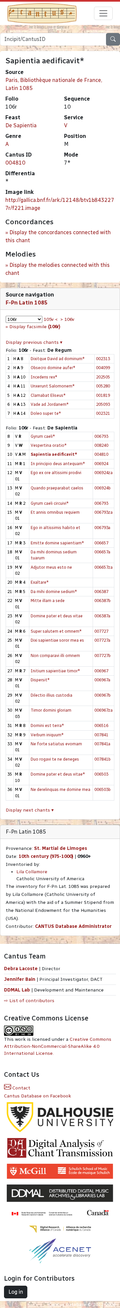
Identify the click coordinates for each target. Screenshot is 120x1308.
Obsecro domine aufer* (53, 367)
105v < (51, 319)
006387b (102, 600)
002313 (103, 358)
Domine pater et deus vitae (57, 615)
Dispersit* (40, 679)
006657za (103, 567)
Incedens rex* (44, 376)
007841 (101, 734)
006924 (101, 463)
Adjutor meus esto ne (51, 567)
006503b (102, 789)
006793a (102, 527)
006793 (101, 436)
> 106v (67, 319)
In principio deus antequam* (58, 463)
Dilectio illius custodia (51, 695)
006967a (102, 679)
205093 (103, 404)
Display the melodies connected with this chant (57, 269)
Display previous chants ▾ (34, 342)
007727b (102, 655)
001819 (103, 395)
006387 (101, 591)
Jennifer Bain (20, 979)
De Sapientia (21, 125)
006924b (102, 487)
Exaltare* (40, 582)
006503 (101, 774)
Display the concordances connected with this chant (58, 236)
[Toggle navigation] (103, 13)
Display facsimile (34, 326)
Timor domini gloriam (51, 710)
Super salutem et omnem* (56, 631)
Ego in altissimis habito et (55, 527)
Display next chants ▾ (30, 810)
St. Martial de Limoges (60, 848)
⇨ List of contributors (29, 1000)
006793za (103, 512)
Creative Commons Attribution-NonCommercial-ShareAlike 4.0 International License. (57, 1046)
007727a (102, 640)
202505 (103, 376)
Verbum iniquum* (47, 734)
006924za (103, 472)
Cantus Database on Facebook (37, 1096)
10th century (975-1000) (46, 856)
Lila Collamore (31, 872)
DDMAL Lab (17, 990)
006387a (102, 615)
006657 (101, 542)
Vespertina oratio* (49, 445)
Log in (15, 1292)
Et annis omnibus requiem (55, 512)
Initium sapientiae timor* (55, 670)
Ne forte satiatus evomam (56, 743)
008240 (101, 445)
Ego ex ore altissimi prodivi (56, 472)
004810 (15, 163)
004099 (103, 367)
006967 (101, 670)
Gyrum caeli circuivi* (50, 503)
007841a (102, 743)
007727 (101, 631)
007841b (102, 759)
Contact (20, 1088)
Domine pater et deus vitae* (58, 774)
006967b (102, 695)
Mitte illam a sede (48, 600)
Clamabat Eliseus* (48, 395)
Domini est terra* (47, 725)
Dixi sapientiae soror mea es (57, 640)
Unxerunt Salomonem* (53, 385)
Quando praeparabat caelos (57, 487)
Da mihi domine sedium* (54, 591)
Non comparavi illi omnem (55, 655)
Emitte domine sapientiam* (57, 542)
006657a (102, 551)
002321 (103, 413)
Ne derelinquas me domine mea (60, 789)
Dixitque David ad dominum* (58, 358)
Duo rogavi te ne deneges (55, 759)
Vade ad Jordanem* (50, 404)
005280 (103, 385)
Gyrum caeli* (43, 436)
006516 (101, 725)
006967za (103, 710)
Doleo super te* (46, 413)
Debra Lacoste (21, 969)
